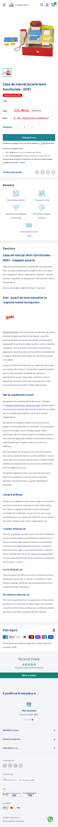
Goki (5, 101)
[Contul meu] (47, 4)
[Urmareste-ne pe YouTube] (21, 766)
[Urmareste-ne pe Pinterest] (15, 766)
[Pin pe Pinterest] (42, 172)
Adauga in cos (29, 137)
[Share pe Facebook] (37, 172)
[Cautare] (41, 4)
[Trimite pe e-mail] (53, 172)
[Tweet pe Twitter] (48, 172)
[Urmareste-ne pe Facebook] (5, 766)
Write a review (29, 675)
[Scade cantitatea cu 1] (17, 127)
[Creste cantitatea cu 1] (32, 127)
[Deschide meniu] (4, 5)
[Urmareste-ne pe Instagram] (10, 766)
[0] (53, 4)
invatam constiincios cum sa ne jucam (22, 405)
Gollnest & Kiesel (10, 332)
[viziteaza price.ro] (19, 779)
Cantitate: (7, 127)
